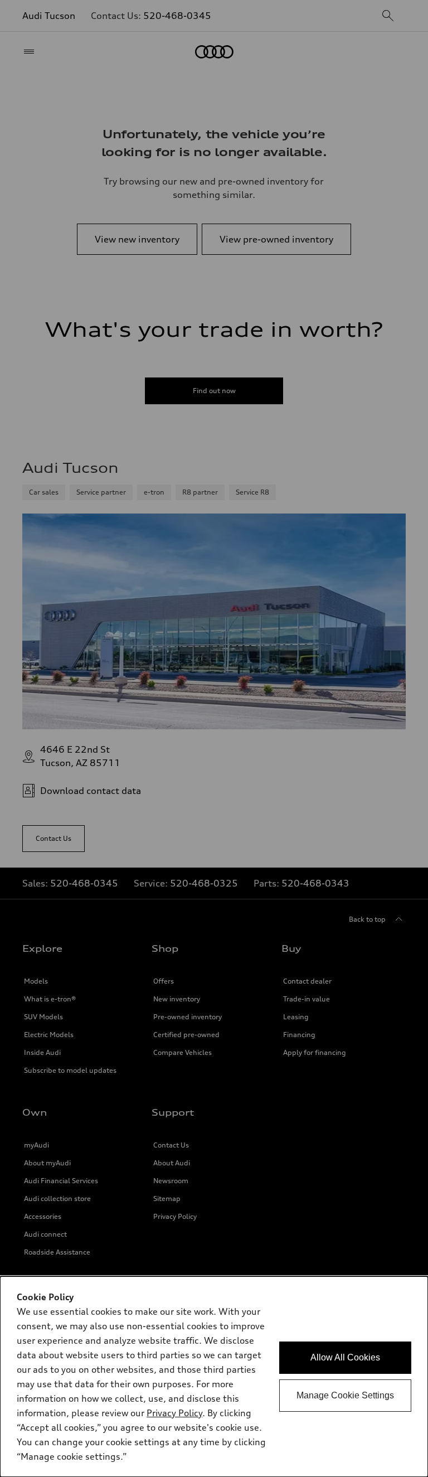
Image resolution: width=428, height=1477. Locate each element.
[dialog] (214, 1376)
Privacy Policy (174, 1412)
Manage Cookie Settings (345, 1395)
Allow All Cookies (345, 1357)
